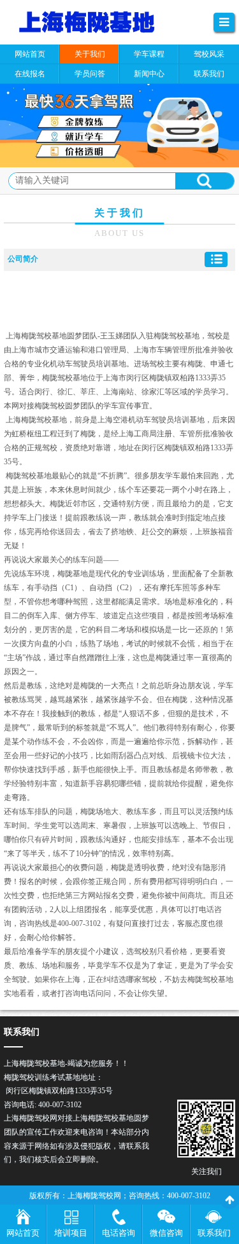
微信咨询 (166, 1233)
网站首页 (23, 1233)
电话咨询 (118, 1233)
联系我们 (214, 1233)
